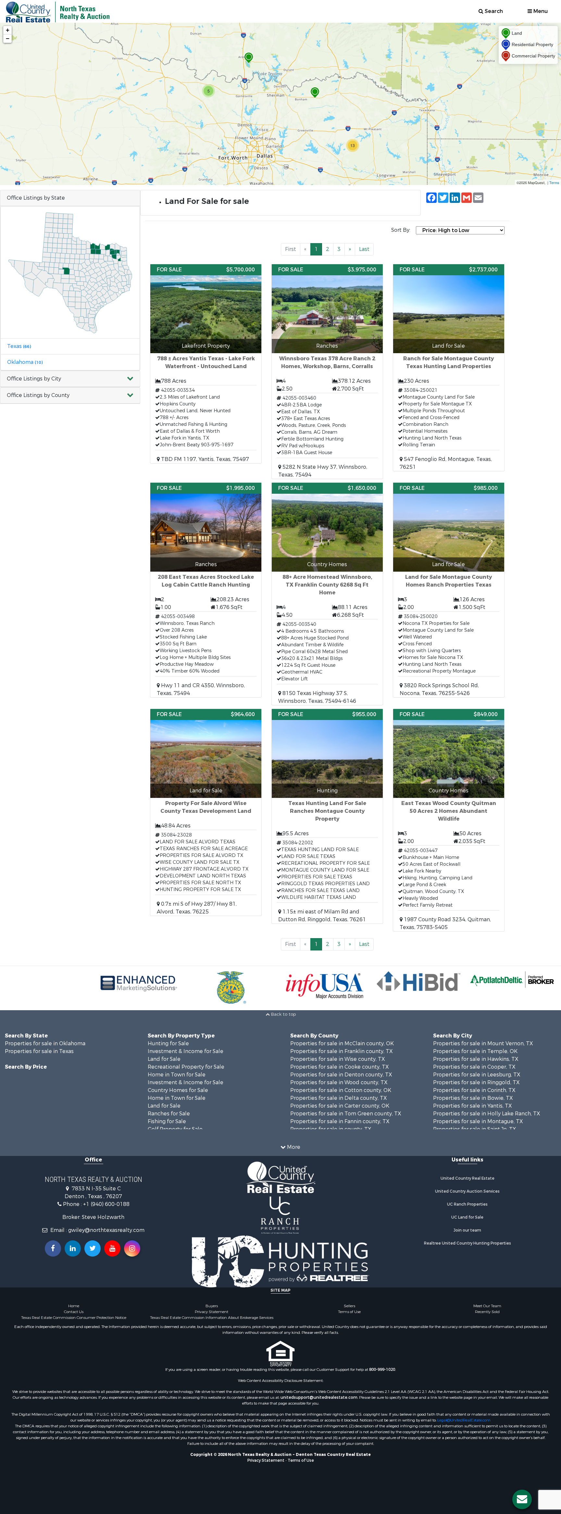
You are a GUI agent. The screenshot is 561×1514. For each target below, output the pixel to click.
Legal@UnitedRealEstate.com (464, 1420)
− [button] (7, 38)
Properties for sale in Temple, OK (475, 1051)
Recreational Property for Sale (186, 1066)
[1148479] (314, 92)
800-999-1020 (382, 1369)
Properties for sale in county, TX (330, 1129)
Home (73, 1306)
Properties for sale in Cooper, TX (474, 1066)
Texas (19, 346)
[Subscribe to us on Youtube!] (112, 1248)
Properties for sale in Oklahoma (45, 1043)
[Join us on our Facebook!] (53, 1248)
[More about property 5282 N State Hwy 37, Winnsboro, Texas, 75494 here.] (327, 371)
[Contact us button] (522, 1499)
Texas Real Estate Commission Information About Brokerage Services (211, 1317)
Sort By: (400, 230)
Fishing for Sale (167, 1121)
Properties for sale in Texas (39, 1051)
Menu (540, 11)
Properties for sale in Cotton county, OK (340, 1090)
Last (364, 249)
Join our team (467, 1230)
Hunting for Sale (168, 1043)
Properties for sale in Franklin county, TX (341, 1051)
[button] (70, 379)
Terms (554, 182)
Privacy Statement (211, 1311)
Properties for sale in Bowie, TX (473, 1098)
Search (493, 11)
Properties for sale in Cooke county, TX (339, 1066)
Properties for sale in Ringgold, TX (476, 1082)
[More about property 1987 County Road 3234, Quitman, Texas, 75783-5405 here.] (448, 820)
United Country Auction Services (467, 1191)
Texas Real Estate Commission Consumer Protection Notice (73, 1317)
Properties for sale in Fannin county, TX (340, 1121)
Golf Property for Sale (175, 1129)
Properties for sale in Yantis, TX (472, 1105)
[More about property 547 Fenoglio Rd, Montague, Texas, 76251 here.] (448, 367)
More (293, 1147)
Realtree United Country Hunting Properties (467, 1243)
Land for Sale (164, 1059)
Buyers (212, 1306)
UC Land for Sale (467, 1217)
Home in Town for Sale (177, 1074)
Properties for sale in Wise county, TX (337, 1059)
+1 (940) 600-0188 (106, 1204)
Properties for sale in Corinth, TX (474, 1090)
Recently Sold (487, 1311)
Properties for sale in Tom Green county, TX (345, 1113)
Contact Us (73, 1311)
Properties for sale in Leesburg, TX (476, 1074)
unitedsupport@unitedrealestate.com (318, 1397)
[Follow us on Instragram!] (132, 1248)
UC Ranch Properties (467, 1204)
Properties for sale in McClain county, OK (342, 1043)
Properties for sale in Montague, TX (478, 1121)
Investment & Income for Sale (185, 1051)
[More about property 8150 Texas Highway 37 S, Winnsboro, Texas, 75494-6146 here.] (327, 594)
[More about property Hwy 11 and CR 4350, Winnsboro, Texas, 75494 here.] (205, 590)
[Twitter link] (92, 1248)
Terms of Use (349, 1311)
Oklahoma (25, 362)
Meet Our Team (487, 1306)
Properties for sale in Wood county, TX (339, 1082)
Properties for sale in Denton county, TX (341, 1074)
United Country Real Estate (467, 1178)
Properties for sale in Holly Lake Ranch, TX (486, 1113)
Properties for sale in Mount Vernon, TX (483, 1043)
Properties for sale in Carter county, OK (339, 1105)
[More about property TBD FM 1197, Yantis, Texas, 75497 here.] (205, 363)
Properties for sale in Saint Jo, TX (474, 1129)
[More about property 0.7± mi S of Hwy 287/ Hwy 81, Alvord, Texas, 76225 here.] (205, 812)
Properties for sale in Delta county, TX (338, 1098)
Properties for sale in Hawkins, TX (475, 1059)
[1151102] (248, 58)
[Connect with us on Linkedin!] (73, 1248)
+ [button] (7, 30)
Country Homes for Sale (178, 1090)
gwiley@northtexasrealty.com (106, 1230)
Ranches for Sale (169, 1113)
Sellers (349, 1306)
